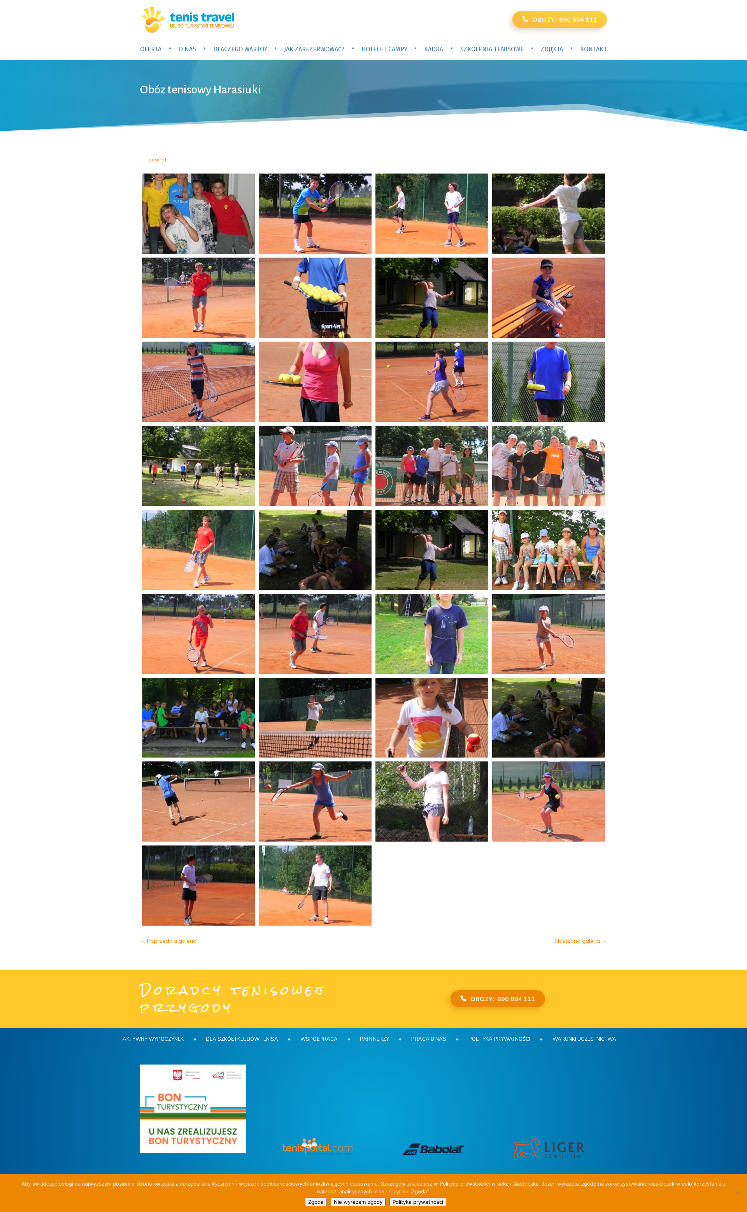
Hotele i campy (384, 49)
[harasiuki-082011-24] (548, 634)
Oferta (150, 49)
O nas (187, 49)
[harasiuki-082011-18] (315, 550)
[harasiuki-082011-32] (548, 801)
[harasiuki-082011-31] (431, 801)
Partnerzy (374, 1039)
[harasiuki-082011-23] (431, 634)
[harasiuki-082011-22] (315, 634)
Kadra (433, 49)
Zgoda (316, 1202)
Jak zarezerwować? (314, 49)
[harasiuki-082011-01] (198, 214)
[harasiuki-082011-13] (198, 466)
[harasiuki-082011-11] (431, 382)
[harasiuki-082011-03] (431, 214)
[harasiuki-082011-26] (315, 718)
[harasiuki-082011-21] (198, 634)
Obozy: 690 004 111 (564, 19)
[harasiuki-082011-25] (198, 718)
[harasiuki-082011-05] (198, 298)
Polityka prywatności (499, 1039)
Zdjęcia (552, 49)
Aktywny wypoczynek (153, 1039)
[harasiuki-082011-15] (431, 466)
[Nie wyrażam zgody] (737, 1193)
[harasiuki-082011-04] (548, 214)
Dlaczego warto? (240, 49)
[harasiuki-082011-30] (315, 801)
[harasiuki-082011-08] (548, 298)
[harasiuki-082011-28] (548, 718)
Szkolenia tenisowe (492, 49)
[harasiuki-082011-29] (198, 801)
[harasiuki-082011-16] (548, 466)
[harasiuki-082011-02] (315, 214)
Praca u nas (428, 1039)
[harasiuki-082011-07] (431, 298)
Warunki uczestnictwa (584, 1039)
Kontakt (593, 49)
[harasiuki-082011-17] (198, 550)
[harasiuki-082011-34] (315, 885)
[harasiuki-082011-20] (548, 550)
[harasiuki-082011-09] (198, 382)
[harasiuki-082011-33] (198, 885)
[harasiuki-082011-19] (431, 550)
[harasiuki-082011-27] (431, 718)
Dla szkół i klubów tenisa (242, 1039)
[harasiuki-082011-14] (315, 466)
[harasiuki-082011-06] (315, 298)
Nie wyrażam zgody (358, 1202)
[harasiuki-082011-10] (315, 382)
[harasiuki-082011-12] (548, 382)
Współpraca (319, 1039)
